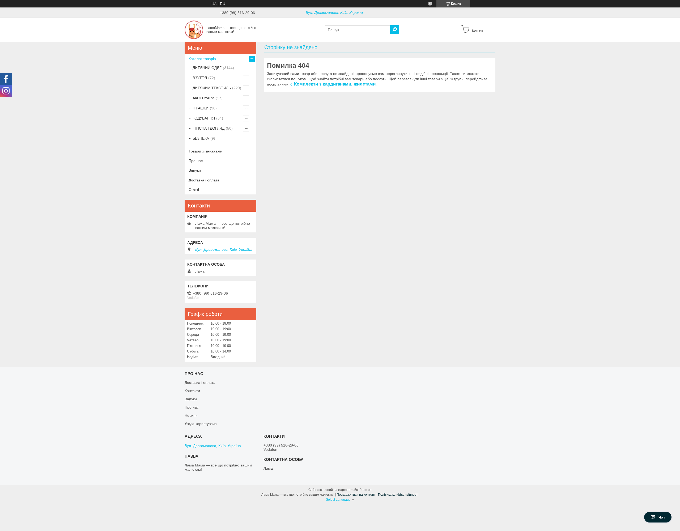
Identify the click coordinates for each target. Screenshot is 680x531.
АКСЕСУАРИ (203, 98)
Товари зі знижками (205, 151)
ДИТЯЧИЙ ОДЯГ (207, 68)
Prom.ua (365, 490)
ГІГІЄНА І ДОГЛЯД (208, 128)
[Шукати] (394, 29)
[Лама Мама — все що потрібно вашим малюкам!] (194, 29)
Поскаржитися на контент (356, 494)
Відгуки (195, 170)
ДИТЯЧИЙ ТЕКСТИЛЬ (212, 88)
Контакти (192, 391)
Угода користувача (201, 424)
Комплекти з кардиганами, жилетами (335, 84)
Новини (191, 415)
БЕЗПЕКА (201, 138)
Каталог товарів (202, 59)
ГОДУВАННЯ (204, 118)
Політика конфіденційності (398, 494)
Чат (661, 517)
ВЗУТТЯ (200, 78)
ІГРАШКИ (201, 108)
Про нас (196, 161)
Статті (194, 190)
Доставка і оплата (204, 180)
